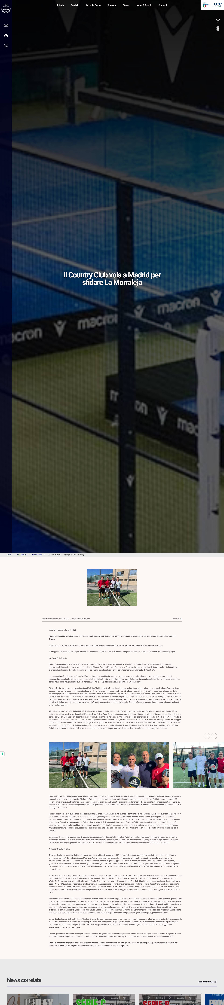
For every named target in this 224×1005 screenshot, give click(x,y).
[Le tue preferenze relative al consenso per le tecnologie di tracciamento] (2, 754)
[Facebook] (218, 21)
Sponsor (112, 5)
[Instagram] (218, 28)
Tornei (126, 5)
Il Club (60, 5)
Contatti (162, 5)
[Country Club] (6, 9)
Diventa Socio (93, 5)
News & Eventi (143, 5)
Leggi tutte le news (206, 982)
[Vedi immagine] (78, 765)
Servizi (74, 5)
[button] (214, 736)
